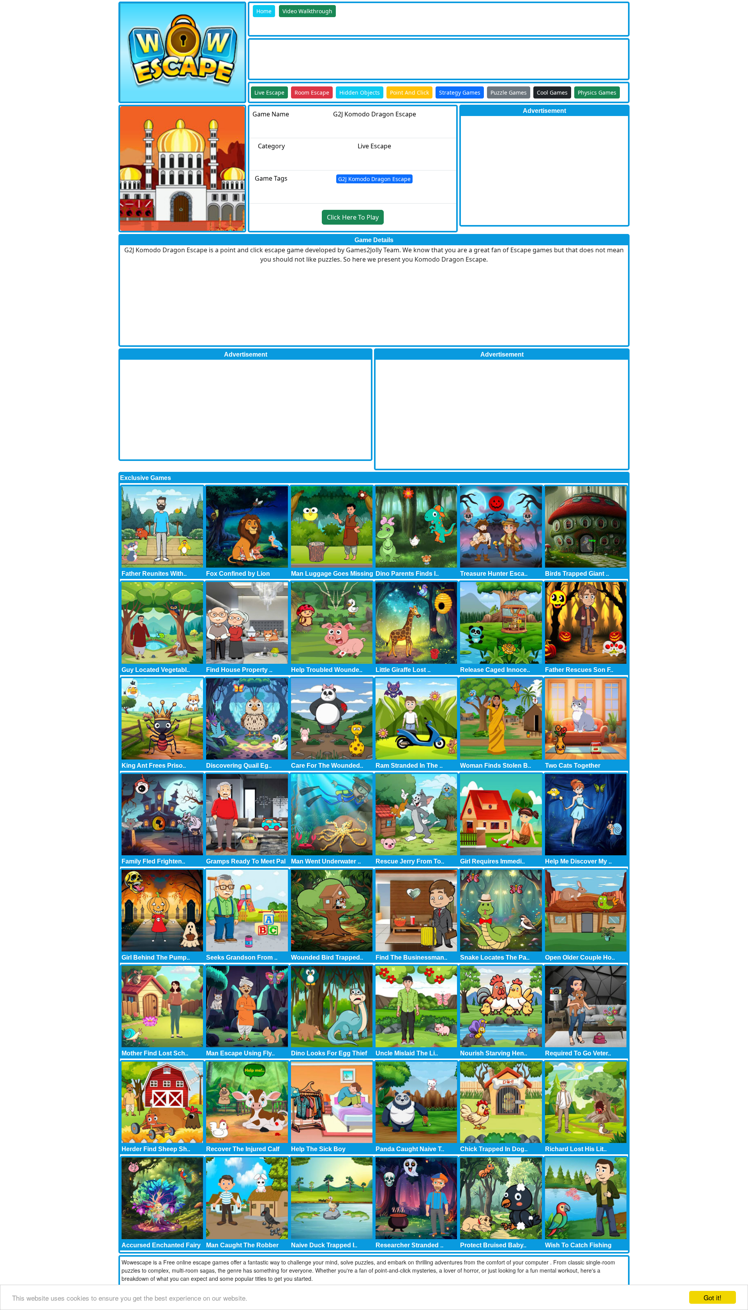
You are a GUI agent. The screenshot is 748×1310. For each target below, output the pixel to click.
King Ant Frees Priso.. (154, 765)
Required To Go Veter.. (578, 1053)
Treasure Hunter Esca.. (493, 573)
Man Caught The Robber (242, 1245)
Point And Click (409, 92)
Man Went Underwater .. (326, 861)
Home (264, 11)
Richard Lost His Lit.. (576, 1149)
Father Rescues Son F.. (579, 669)
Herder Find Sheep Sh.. (156, 1149)
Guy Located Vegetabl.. (156, 669)
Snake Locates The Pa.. (494, 957)
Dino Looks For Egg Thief (329, 1053)
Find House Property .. (239, 669)
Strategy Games (459, 92)
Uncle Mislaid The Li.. (407, 1053)
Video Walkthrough (307, 11)
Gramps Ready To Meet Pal (246, 861)
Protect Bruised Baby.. (493, 1245)
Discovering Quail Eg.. (239, 765)
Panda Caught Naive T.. (410, 1149)
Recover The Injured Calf (242, 1149)
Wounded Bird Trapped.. (327, 957)
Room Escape (312, 92)
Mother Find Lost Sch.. (155, 1053)
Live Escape (269, 92)
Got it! (713, 1297)
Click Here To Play (353, 217)
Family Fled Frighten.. (153, 861)
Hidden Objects (359, 92)
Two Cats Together (572, 765)
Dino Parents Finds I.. (407, 573)
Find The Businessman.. (411, 957)
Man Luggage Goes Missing (332, 573)
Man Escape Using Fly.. (240, 1053)
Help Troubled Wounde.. (326, 669)
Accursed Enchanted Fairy (161, 1245)
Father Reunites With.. (154, 573)
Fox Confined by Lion (238, 573)
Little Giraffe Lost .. (403, 669)
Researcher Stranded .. (409, 1245)
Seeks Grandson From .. (241, 957)
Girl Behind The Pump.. (156, 957)
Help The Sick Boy (318, 1149)
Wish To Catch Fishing (578, 1245)
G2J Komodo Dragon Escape (374, 179)
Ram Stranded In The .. (409, 765)
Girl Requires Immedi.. (492, 861)
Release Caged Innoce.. (495, 669)
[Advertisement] (391, 57)
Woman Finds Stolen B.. (495, 765)
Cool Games (552, 92)
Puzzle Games (508, 92)
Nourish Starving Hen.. (493, 1053)
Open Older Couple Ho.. (580, 957)
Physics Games (597, 92)
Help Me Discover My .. (578, 861)
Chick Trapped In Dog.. (493, 1149)
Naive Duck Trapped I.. (324, 1245)
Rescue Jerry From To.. (410, 861)
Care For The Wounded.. (327, 765)
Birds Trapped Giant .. (577, 573)
